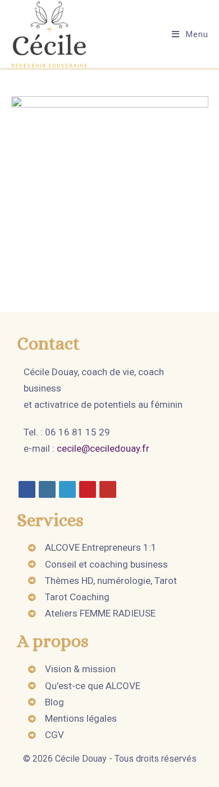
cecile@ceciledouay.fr (103, 448)
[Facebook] (27, 489)
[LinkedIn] (67, 489)
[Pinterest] (87, 489)
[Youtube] (107, 489)
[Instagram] (47, 489)
